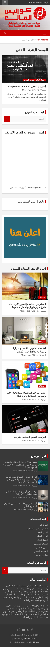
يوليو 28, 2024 (40, 399)
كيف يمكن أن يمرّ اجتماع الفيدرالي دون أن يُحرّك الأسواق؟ (21, 492)
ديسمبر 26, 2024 (39, 311)
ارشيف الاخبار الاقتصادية (37, 528)
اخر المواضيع (38, 456)
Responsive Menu (5, 2)
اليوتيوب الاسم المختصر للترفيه (30, 436)
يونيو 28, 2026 (31, 485)
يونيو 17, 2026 (31, 497)
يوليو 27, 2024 (40, 440)
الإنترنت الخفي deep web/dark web (27, 86)
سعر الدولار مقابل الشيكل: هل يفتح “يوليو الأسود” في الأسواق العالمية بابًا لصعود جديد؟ (20, 465)
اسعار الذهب (42, 532)
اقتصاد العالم (40, 80)
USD (44, 187)
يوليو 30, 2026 (31, 471)
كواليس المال (17, 635)
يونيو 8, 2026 (31, 509)
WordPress (34, 642)
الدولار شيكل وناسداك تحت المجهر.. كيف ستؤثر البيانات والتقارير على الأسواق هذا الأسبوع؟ (21, 479)
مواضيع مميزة (42, 555)
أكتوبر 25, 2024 (39, 355)
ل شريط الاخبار (41, 551)
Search (7, 119)
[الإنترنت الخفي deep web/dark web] (25, 69)
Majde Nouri (27, 90)
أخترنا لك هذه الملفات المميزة (28, 268)
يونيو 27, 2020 (40, 90)
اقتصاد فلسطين (41, 544)
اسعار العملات (42, 536)
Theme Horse (30, 638)
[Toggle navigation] (44, 33)
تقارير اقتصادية (29, 80)
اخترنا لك (42, 297)
